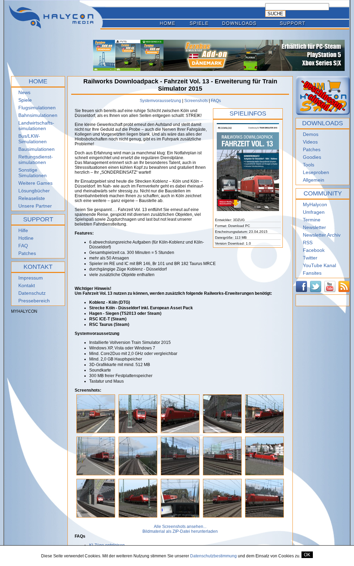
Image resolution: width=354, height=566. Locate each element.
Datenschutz (32, 293)
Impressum (30, 278)
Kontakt (26, 285)
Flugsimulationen (37, 107)
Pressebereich (34, 300)
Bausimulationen (36, 149)
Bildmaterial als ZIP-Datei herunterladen (180, 531)
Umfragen (314, 212)
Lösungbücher (34, 190)
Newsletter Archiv (322, 235)
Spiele (25, 100)
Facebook (314, 250)
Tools (308, 164)
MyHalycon (315, 204)
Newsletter (314, 227)
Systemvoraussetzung (160, 100)
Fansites (312, 273)
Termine (311, 219)
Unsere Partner (35, 206)
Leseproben (316, 172)
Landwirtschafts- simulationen (36, 125)
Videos (310, 142)
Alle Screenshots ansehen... (180, 526)
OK (307, 554)
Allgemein (313, 180)
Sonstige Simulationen (32, 172)
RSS (308, 242)
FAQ (23, 245)
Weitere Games (35, 183)
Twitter (310, 258)
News (24, 92)
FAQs (216, 100)
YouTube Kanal (319, 265)
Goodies (312, 157)
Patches (27, 253)
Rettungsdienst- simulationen (35, 159)
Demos (310, 134)
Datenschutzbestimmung (213, 556)
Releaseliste (31, 198)
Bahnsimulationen (37, 115)
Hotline (26, 238)
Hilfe (23, 230)
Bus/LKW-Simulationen (32, 138)
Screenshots (196, 100)
